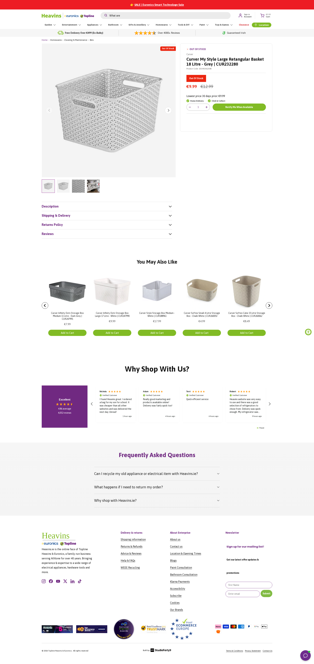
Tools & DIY (184, 25)
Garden (48, 25)
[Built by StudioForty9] (157, 651)
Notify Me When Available (239, 107)
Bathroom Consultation (183, 574)
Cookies (175, 602)
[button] (92, 404)
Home (45, 40)
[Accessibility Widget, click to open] (308, 332)
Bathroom (113, 25)
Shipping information (133, 539)
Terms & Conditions (234, 651)
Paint (202, 25)
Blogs (173, 560)
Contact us (176, 546)
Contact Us (267, 651)
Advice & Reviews (131, 553)
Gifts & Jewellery (137, 25)
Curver (189, 54)
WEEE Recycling (130, 567)
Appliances (92, 25)
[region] (180, 404)
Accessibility (177, 588)
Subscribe (176, 595)
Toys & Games (222, 25)
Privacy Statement (253, 651)
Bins (92, 40)
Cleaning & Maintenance (75, 40)
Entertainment (69, 25)
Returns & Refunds (131, 546)
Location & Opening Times (185, 553)
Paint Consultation (181, 567)
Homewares (162, 25)
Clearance (244, 25)
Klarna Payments (180, 581)
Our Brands (176, 609)
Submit (266, 593)
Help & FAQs (128, 560)
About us (175, 539)
